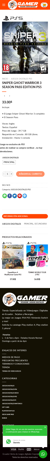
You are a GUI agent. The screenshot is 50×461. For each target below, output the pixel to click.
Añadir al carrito (30, 174)
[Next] (48, 264)
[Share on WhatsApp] (4, 196)
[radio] (9, 162)
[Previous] (2, 264)
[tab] (25, 216)
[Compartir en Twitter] (14, 196)
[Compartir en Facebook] (9, 196)
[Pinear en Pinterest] (19, 196)
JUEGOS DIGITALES (10, 158)
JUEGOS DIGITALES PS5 (21, 79)
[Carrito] (44, 4)
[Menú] (3, 4)
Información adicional (15, 216)
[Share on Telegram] (24, 196)
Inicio (5, 79)
